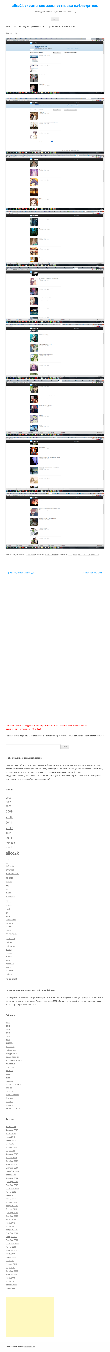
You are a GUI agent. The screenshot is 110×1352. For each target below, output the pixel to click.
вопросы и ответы (14, 1060)
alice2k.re (100, 735)
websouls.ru (11, 946)
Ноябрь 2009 (11, 1274)
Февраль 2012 (12, 1229)
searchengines (11, 920)
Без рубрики (11, 1053)
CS (7, 862)
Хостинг (9, 1101)
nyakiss (9, 908)
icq (7, 885)
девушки (10, 963)
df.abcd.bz (10, 1046)
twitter (9, 942)
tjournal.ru (10, 938)
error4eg (10, 869)
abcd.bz (9, 847)
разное (9, 1087)
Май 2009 (10, 1281)
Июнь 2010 (10, 1257)
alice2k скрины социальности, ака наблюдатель (55, 5)
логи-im (9, 1070)
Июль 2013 (10, 1195)
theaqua (11, 934)
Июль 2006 (10, 1288)
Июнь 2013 (10, 1198)
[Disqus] (55, 610)
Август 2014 (11, 1174)
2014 (9, 838)
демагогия (10, 1063)
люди (8, 1074)
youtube (9, 953)
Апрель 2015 (11, 1147)
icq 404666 (10, 889)
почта (8, 967)
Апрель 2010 (11, 1264)
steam (8, 930)
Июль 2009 (10, 1278)
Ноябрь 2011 (11, 1236)
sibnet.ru (9, 923)
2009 (70, 554)
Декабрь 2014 (12, 1161)
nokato (9, 905)
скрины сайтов (51, 554)
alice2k (12, 853)
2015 (8, 1036)
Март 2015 (10, 1150)
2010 (75, 554)
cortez (9, 859)
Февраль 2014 (12, 1178)
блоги (8, 960)
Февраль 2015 (12, 1154)
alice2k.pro (55, 735)
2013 (8, 833)
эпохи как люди (13, 1108)
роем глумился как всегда (20, 572)
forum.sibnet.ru (12, 873)
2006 (8, 797)
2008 (8, 806)
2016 (8, 1039)
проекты (9, 970)
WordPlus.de (29, 1346)
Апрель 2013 (11, 1202)
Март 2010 (10, 1267)
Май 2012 (10, 1226)
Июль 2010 (10, 1253)
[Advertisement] (30, 1317)
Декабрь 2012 (12, 1212)
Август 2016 (11, 1126)
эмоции (9, 1105)
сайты (9, 974)
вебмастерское (12, 1057)
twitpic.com (94, 554)
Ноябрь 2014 (11, 1164)
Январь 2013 (11, 1209)
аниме (8, 956)
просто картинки (13, 1084)
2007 (8, 801)
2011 (80, 554)
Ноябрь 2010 (11, 1250)
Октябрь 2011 (12, 1240)
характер (11, 978)
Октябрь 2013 (12, 1185)
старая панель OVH (93, 572)
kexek (8, 892)
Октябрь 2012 (12, 1216)
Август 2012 (11, 1219)
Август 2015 (11, 1133)
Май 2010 (10, 1260)
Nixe (8, 901)
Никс (8, 1077)
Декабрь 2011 (12, 1233)
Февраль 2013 (12, 1205)
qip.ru (8, 916)
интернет (10, 1067)
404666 (85, 554)
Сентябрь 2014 (12, 1171)
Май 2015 (10, 1143)
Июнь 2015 (10, 1140)
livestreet (10, 896)
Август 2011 (11, 1247)
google (9, 877)
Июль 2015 (10, 1137)
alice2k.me (66, 735)
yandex (8, 949)
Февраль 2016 (12, 1130)
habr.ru (9, 882)
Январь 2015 (11, 1157)
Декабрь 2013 (12, 1181)
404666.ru (10, 1043)
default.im (10, 866)
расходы (9, 1091)
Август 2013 (11, 1192)
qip (7, 913)
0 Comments (11, 33)
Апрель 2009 (11, 1284)
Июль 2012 (10, 1223)
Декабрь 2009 (12, 1271)
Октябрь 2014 (12, 1168)
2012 (9, 828)
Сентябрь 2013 (12, 1188)
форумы (9, 1098)
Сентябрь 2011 (12, 1243)
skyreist (9, 926)
